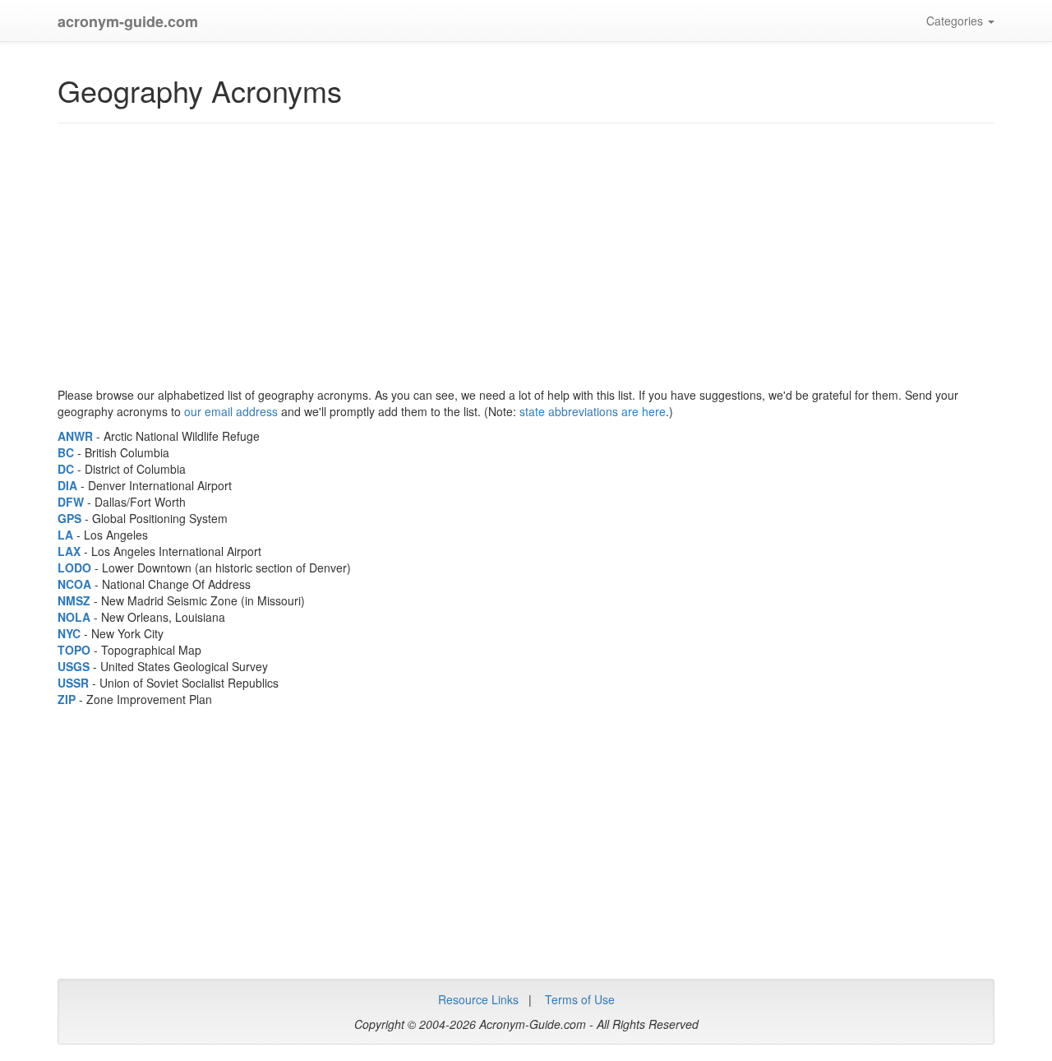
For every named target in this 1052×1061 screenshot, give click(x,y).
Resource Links (478, 999)
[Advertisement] (373, 255)
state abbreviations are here (592, 411)
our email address (231, 411)
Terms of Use (580, 999)
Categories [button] (956, 20)
